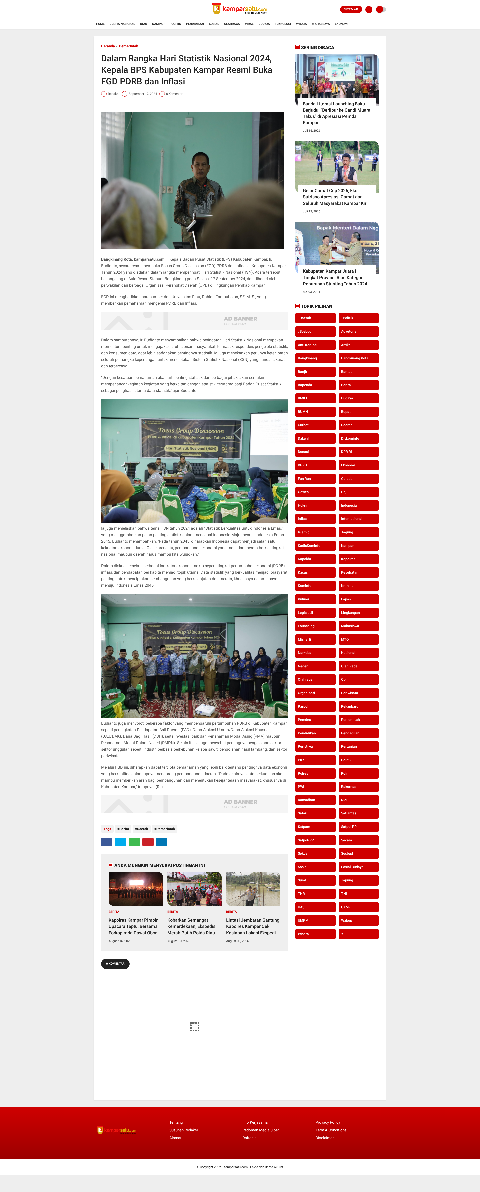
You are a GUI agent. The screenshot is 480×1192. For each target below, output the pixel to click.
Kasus (303, 572)
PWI (301, 787)
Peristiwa (305, 746)
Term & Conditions (331, 1130)
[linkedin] (162, 842)
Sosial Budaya (352, 867)
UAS (301, 907)
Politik (175, 24)
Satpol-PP (306, 840)
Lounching (306, 626)
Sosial (214, 24)
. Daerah (304, 318)
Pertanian (349, 746)
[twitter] (120, 842)
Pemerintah (128, 46)
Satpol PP (349, 827)
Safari (303, 813)
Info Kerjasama (255, 1122)
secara (346, 840)
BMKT (303, 398)
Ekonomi (341, 24)
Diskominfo (350, 438)
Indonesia (349, 505)
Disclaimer (325, 1138)
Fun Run (304, 478)
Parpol (303, 706)
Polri (345, 773)
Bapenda (305, 385)
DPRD (302, 465)
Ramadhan (306, 800)
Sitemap (351, 9)
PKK (301, 760)
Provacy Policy (328, 1122)
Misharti (304, 639)
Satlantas (348, 813)
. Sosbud (305, 331)
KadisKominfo (309, 545)
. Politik (347, 318)
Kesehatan (349, 572)
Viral (249, 24)
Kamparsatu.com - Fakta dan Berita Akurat (253, 1167)
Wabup (346, 920)
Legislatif (305, 612)
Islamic (304, 532)
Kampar (158, 24)
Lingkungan (350, 612)
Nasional (348, 653)
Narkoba (305, 653)
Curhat (303, 425)
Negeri (303, 666)
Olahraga (232, 24)
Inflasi (303, 519)
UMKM (303, 920)
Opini (345, 679)
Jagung (347, 532)
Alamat (176, 1138)
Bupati (346, 411)
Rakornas (348, 787)
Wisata (301, 24)
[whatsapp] (134, 842)
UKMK (346, 907)
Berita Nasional (122, 24)
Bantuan (348, 371)
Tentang (176, 1122)
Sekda (303, 853)
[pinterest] (148, 842)
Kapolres (348, 559)
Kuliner (304, 599)
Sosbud (347, 853)
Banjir (303, 371)
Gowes (303, 492)
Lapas (346, 599)
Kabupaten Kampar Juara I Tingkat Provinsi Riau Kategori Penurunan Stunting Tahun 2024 (335, 277)
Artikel (346, 345)
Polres (303, 773)
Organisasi (306, 693)
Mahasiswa (321, 24)
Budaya (264, 24)
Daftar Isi (250, 1138)
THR (301, 894)
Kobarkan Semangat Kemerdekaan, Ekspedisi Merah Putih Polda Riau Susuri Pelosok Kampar (192, 926)
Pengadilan (350, 733)
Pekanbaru (349, 706)
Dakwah (304, 438)
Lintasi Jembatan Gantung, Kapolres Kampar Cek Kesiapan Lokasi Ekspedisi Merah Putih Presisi (253, 926)
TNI (344, 894)
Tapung (347, 880)
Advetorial (349, 331)
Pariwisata (349, 693)
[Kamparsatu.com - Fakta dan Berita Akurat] (240, 16)
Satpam (304, 827)
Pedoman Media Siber (260, 1130)
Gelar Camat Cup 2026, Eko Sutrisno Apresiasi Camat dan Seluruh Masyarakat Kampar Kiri (335, 197)
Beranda (108, 46)
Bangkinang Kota (354, 358)
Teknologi (283, 24)
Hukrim (304, 505)
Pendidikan (195, 24)
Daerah (142, 829)
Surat (302, 880)
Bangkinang (307, 358)
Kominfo (305, 586)
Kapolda (304, 559)
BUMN (303, 411)
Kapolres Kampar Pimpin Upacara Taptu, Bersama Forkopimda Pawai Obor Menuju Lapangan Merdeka (134, 926)
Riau (143, 24)
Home (100, 24)
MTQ (345, 639)
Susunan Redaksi (184, 1130)
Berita (124, 829)
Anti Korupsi (308, 345)
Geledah (348, 478)
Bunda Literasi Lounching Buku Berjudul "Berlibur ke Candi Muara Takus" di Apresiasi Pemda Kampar (336, 113)
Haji (344, 492)
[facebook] (106, 842)
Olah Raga (349, 666)
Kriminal (348, 586)
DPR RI (346, 452)
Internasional (351, 519)
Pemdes (304, 720)
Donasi (303, 452)
